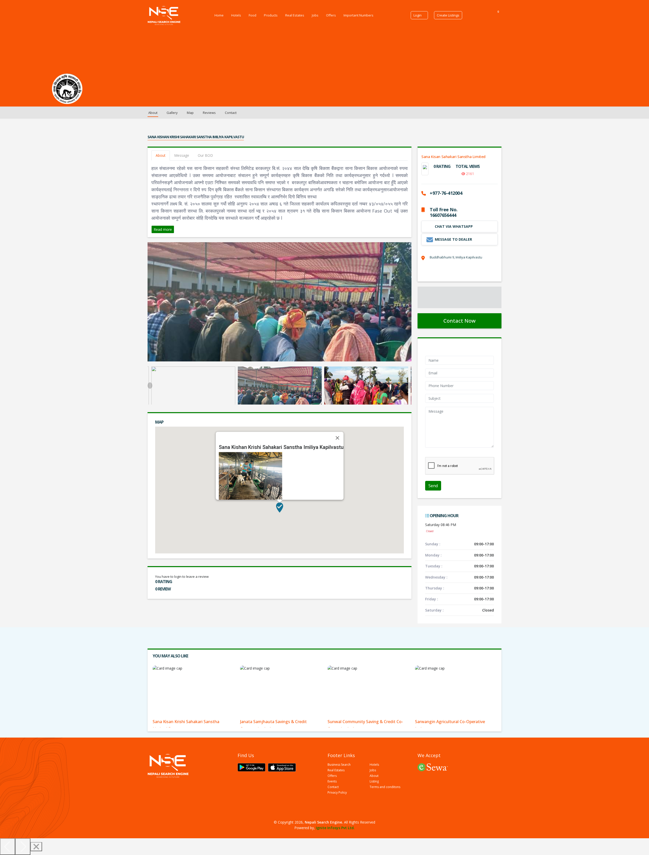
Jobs (315, 15)
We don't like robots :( (443, 454)
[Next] (22, 846)
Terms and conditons (385, 787)
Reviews (209, 112)
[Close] (337, 438)
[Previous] (7, 846)
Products (271, 15)
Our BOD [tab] (205, 155)
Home (219, 15)
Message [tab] (181, 155)
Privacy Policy (337, 792)
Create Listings (448, 15)
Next (409, 385)
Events (332, 781)
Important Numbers (358, 15)
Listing (374, 781)
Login (417, 15)
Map (190, 112)
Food (252, 15)
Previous (150, 385)
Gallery (172, 112)
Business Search (339, 764)
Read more (163, 229)
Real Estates (294, 15)
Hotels (236, 15)
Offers (331, 15)
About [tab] (161, 155)
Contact (231, 112)
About (152, 112)
